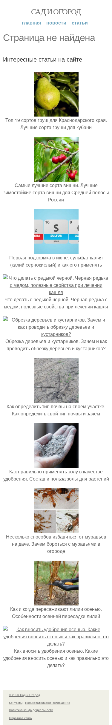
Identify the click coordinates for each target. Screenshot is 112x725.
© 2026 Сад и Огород (24, 695)
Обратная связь (20, 718)
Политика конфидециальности (31, 710)
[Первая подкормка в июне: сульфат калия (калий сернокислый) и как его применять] (56, 250)
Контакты (15, 702)
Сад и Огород (56, 11)
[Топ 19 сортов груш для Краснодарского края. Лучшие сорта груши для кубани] (56, 112)
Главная (31, 22)
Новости (56, 22)
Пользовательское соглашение (47, 702)
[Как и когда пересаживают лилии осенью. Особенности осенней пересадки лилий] (56, 601)
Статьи (80, 22)
